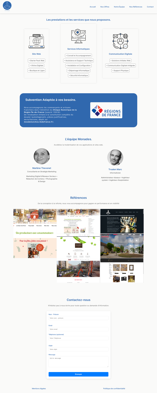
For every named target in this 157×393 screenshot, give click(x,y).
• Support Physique (120, 70)
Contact (150, 7)
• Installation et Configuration (78, 65)
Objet (50, 345)
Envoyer (78, 374)
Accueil (93, 7)
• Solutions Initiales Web (120, 60)
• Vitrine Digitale (36, 65)
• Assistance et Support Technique (78, 60)
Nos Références (135, 7)
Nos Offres (104, 7)
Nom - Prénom (54, 314)
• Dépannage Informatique (78, 70)
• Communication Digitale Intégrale (120, 65)
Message (52, 354)
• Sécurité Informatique (78, 75)
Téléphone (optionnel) (56, 334)
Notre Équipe (119, 7)
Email (50, 325)
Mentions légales (39, 388)
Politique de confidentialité (114, 388)
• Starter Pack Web (36, 60)
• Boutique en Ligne (37, 70)
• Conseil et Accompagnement (78, 55)
